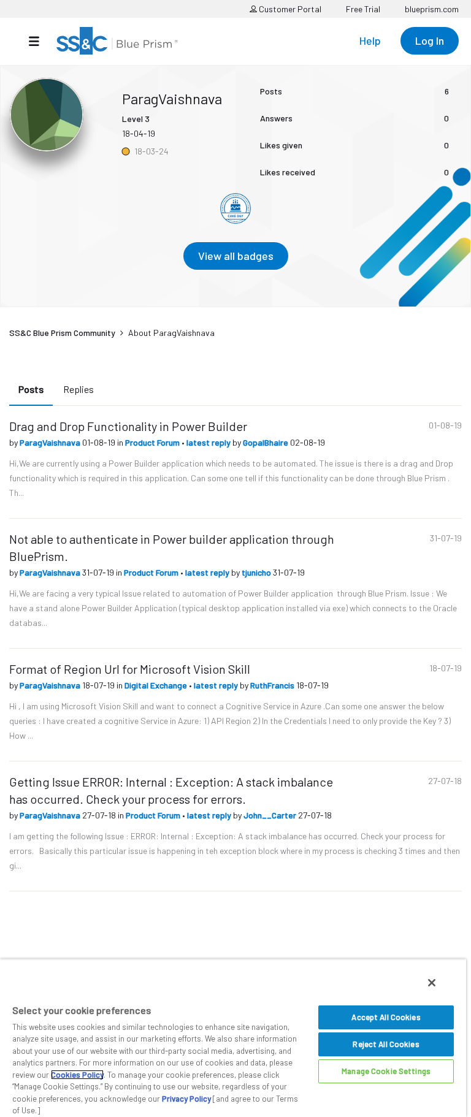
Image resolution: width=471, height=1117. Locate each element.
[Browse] (40, 41)
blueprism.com (432, 9)
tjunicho (257, 572)
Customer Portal (289, 9)
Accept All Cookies (385, 1017)
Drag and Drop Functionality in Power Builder (128, 426)
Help (370, 40)
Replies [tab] (78, 389)
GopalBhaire (266, 442)
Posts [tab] (31, 389)
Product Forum (153, 442)
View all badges (236, 255)
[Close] (431, 982)
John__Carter (270, 815)
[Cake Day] (235, 208)
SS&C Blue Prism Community (62, 332)
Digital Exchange (156, 685)
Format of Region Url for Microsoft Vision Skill (129, 668)
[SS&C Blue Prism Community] (117, 41)
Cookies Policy (77, 1075)
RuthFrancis (273, 685)
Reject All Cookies (386, 1044)
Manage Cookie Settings (386, 1071)
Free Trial (363, 9)
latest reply (209, 442)
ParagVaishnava (51, 442)
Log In (429, 40)
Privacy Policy (186, 1099)
